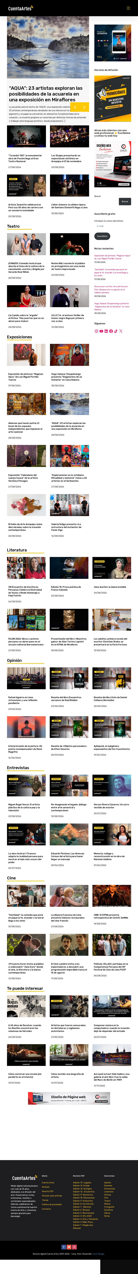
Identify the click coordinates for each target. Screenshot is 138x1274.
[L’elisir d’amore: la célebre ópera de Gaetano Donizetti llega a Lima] (69, 191)
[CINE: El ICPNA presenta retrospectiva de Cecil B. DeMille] (111, 901)
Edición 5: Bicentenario (84, 1218)
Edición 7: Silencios (82, 1212)
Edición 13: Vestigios (82, 1193)
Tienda (45, 1205)
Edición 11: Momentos (83, 1200)
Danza (107, 1218)
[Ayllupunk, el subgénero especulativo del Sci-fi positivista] (111, 732)
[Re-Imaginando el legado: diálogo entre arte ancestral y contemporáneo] (69, 791)
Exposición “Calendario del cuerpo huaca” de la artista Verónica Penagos (40, 86)
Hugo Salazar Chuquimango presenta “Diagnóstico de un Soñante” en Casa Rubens (111, 306)
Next (84, 112)
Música (107, 1209)
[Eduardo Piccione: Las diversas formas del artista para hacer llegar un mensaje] (69, 840)
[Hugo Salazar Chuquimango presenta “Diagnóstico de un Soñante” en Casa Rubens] (69, 360)
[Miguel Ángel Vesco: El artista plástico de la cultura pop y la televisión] (26, 791)
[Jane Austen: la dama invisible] (111, 573)
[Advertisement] (112, 358)
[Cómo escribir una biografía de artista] (69, 1060)
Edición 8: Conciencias (83, 1209)
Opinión (107, 1187)
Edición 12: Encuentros (84, 1197)
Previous (75, 112)
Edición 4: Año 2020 (82, 1221)
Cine (106, 1203)
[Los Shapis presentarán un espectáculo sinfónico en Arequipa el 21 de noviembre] (69, 142)
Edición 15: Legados (82, 1187)
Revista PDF (48, 1196)
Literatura (108, 1197)
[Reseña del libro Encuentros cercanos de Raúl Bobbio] (69, 683)
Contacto (46, 1214)
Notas (107, 1221)
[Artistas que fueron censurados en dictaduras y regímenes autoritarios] (69, 1011)
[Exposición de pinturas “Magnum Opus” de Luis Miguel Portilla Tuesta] (26, 360)
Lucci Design (98, 1259)
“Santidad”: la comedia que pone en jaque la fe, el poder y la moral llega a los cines (111, 272)
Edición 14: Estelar (81, 1191)
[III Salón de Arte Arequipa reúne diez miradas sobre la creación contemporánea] (26, 510)
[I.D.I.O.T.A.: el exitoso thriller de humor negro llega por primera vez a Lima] (69, 301)
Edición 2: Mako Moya (83, 1227)
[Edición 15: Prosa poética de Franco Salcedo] (69, 573)
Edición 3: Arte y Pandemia (85, 1224)
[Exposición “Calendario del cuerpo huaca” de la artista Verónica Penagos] (26, 461)
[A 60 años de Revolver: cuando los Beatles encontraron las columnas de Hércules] (26, 1011)
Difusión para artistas (52, 1201)
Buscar (97, 196)
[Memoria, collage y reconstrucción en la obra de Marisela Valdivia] (111, 840)
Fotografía (109, 1212)
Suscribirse (102, 236)
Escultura (108, 1215)
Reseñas (108, 1191)
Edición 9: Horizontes (83, 1206)
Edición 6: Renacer (82, 1215)
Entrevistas (109, 1193)
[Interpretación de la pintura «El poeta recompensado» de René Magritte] (26, 732)
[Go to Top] (132, 1268)
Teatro (107, 1206)
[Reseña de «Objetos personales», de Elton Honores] (69, 732)
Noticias (45, 1192)
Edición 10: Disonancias (84, 1203)
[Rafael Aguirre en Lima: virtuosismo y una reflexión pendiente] (26, 683)
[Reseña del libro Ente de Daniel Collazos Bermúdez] (111, 683)
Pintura (107, 1200)
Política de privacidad (52, 1209)
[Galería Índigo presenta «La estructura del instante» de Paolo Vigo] (69, 510)
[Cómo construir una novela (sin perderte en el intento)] (26, 1060)
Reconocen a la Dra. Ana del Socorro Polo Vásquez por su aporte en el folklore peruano (111, 289)
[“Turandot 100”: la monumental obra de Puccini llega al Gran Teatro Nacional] (26, 142)
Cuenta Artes (48, 1187)
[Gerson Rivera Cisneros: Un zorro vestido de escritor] (111, 791)
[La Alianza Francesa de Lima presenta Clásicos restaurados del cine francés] (69, 901)
